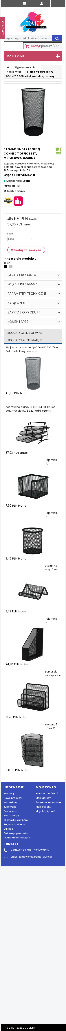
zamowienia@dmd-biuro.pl (35, 856)
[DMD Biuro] (33, 22)
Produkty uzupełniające (24, 340)
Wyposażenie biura (26, 67)
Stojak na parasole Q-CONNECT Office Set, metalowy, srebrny (32, 349)
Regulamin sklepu (14, 824)
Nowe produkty (13, 798)
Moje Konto (46, 787)
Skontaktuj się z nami (16, 820)
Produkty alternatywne (24, 332)
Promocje (9, 793)
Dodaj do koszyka (27, 400)
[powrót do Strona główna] (8, 67)
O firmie (8, 829)
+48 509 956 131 (41, 849)
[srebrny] (10, 267)
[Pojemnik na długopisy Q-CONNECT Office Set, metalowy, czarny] (33, 538)
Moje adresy (43, 798)
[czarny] (6, 267)
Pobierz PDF (13, 186)
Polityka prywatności (16, 833)
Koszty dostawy (15, 191)
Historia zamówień (47, 793)
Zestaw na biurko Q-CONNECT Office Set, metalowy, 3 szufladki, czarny (31, 409)
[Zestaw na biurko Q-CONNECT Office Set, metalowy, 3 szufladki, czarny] (33, 432)
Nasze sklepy (11, 815)
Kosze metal (14, 71)
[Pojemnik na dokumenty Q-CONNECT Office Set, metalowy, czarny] (33, 644)
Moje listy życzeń (45, 811)
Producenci (10, 811)
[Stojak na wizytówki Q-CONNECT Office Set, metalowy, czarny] (33, 591)
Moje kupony (43, 806)
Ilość (10, 233)
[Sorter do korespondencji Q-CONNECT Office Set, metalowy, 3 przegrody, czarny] (33, 697)
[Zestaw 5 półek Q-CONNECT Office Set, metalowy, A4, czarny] (33, 750)
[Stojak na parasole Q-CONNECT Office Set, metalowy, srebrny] (33, 373)
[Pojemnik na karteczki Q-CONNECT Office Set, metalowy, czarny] (33, 485)
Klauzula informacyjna (17, 837)
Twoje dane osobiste (48, 802)
